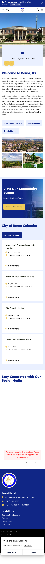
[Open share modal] (7, 10)
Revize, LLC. (28, 545)
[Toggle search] (38, 10)
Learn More (15, 4)
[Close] (41, 3)
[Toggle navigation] (3, 10)
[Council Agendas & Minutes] (22, 55)
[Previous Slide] (6, 63)
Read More (11, 552)
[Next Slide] (11, 63)
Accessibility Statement (8, 535)
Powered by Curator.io (34, 463)
